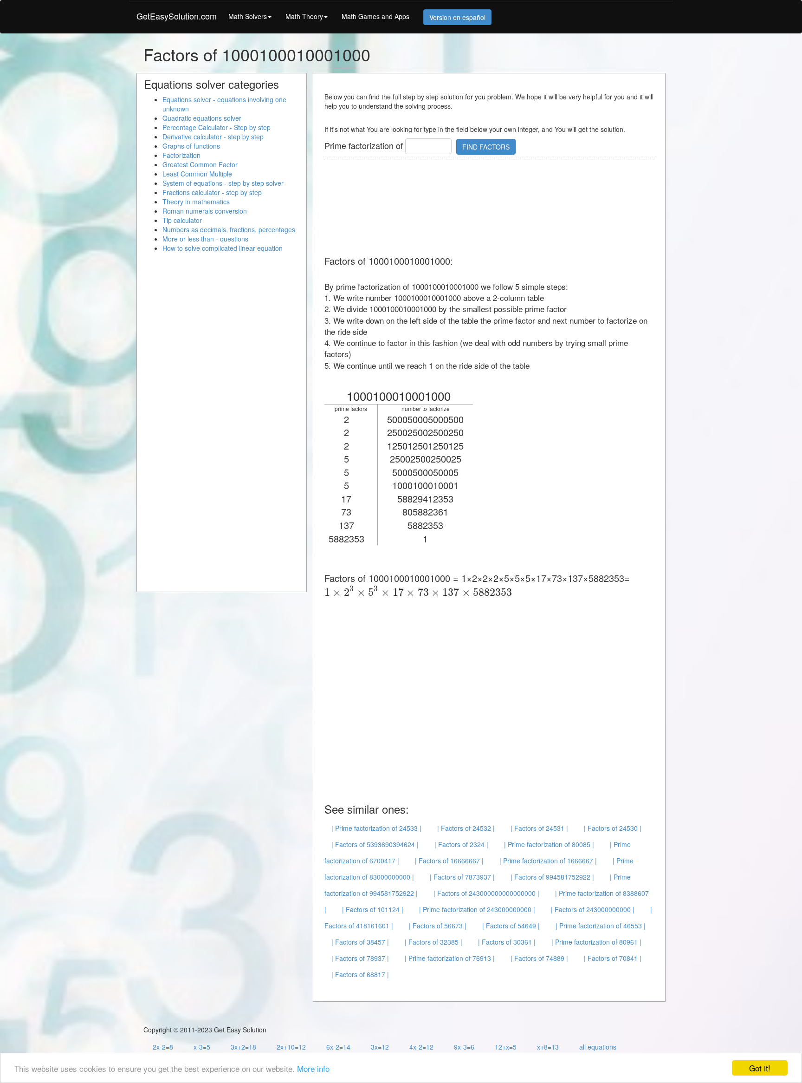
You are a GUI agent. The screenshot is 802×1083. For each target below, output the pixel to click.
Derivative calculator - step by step (213, 136)
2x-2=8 (163, 1046)
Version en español (457, 17)
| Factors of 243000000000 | (592, 909)
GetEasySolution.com (176, 16)
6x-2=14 (338, 1046)
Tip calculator (182, 220)
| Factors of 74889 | (539, 958)
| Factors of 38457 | (360, 941)
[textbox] (418, 592)
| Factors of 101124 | (372, 909)
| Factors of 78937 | (360, 958)
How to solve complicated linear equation (222, 248)
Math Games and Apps (375, 16)
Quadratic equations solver (201, 118)
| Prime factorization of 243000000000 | (477, 909)
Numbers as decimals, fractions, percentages (228, 229)
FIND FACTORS (486, 146)
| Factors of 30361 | (507, 941)
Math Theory (304, 16)
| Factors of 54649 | (511, 925)
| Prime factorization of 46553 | (601, 925)
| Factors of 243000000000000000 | (486, 893)
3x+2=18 (243, 1046)
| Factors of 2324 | (461, 844)
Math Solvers (247, 16)
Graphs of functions (191, 145)
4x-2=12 (421, 1046)
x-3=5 (202, 1046)
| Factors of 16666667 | (449, 860)
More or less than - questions (205, 238)
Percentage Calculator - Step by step (216, 127)
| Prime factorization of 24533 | (376, 828)
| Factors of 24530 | (612, 828)
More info (313, 1068)
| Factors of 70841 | (612, 958)
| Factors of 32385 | (433, 941)
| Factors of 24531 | (539, 828)
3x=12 (380, 1046)
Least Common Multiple (197, 173)
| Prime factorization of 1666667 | (548, 860)
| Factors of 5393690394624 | (375, 844)
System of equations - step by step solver (223, 183)
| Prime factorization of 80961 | (596, 941)
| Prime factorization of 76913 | (450, 958)
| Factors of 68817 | (360, 974)
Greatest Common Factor (200, 164)
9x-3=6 (464, 1046)
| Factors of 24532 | (466, 828)
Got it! (759, 1068)
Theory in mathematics (196, 201)
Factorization (181, 155)
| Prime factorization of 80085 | (549, 844)
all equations (597, 1046)
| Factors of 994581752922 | (552, 876)
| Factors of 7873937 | (462, 876)
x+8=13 (548, 1046)
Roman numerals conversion (204, 210)
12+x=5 (506, 1046)
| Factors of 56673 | (437, 925)
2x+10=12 (291, 1046)
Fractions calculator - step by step (212, 192)
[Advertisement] (493, 208)
